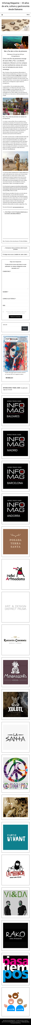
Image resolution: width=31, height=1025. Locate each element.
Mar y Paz (19, 75)
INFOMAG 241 (9, 377)
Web (4, 305)
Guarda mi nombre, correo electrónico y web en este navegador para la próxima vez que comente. (16, 312)
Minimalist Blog (25, 1021)
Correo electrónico (9, 298)
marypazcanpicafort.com (18, 207)
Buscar (5, 324)
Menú (28, 14)
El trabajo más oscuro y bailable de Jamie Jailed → (15, 254)
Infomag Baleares (15, 56)
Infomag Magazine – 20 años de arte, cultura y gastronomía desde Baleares (15, 6)
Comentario (7, 271)
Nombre (5, 292)
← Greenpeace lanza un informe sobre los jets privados (15, 248)
